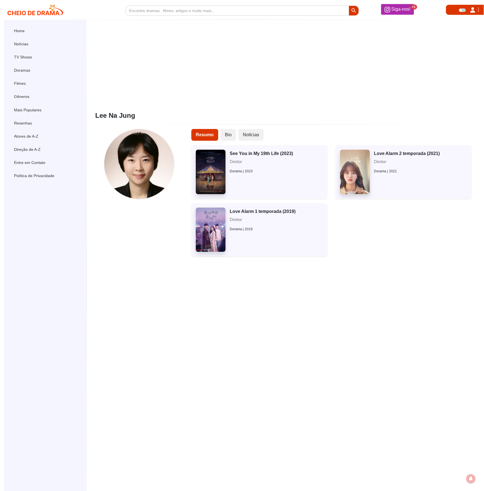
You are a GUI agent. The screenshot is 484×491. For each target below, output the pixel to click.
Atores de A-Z (26, 136)
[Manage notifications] (470, 478)
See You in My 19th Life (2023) (261, 153)
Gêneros (21, 96)
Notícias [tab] (251, 134)
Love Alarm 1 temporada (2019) (262, 211)
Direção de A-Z (27, 149)
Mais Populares (27, 110)
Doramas (22, 70)
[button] (397, 9)
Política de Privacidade (34, 175)
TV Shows (23, 57)
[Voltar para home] (463, 478)
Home (19, 31)
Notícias (21, 44)
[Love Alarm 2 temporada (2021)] (355, 171)
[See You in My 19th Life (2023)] (210, 171)
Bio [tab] (228, 134)
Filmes (20, 83)
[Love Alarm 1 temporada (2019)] (210, 229)
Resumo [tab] (205, 134)
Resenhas (23, 123)
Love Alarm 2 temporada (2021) (407, 153)
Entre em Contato (29, 162)
